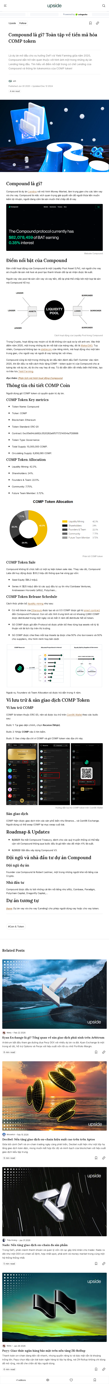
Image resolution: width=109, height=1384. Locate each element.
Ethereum (36, 610)
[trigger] (104, 6)
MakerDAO (86, 345)
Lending (32, 191)
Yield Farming (25, 371)
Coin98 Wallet (74, 714)
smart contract (92, 610)
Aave (9, 908)
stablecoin (46, 349)
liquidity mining (35, 603)
